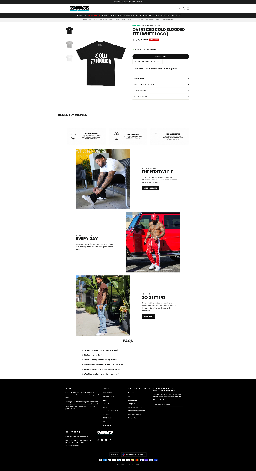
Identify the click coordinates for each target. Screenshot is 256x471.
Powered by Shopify (134, 464)
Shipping (131, 404)
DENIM (105, 15)
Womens (158, 20)
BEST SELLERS (80, 15)
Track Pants (103, 20)
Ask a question (139, 96)
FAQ (129, 396)
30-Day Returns (140, 90)
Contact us (132, 400)
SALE (169, 15)
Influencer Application (136, 411)
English (113, 454)
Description (138, 78)
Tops (111, 20)
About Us (131, 393)
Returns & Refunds (135, 407)
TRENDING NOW (94, 15)
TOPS (120, 15)
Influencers (149, 20)
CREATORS (176, 15)
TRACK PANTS (159, 15)
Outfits (124, 20)
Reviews (141, 20)
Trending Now (87, 20)
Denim (95, 20)
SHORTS (148, 15)
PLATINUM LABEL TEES (135, 15)
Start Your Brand (168, 20)
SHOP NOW (148, 316)
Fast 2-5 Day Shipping (143, 84)
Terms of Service (134, 414)
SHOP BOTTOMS (150, 188)
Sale (135, 20)
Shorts (117, 20)
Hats (129, 20)
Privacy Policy (133, 418)
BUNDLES (112, 15)
